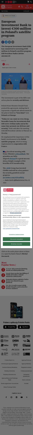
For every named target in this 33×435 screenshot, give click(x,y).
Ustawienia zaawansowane (16, 234)
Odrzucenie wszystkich (16, 239)
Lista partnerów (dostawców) (11, 228)
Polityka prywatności (15, 213)
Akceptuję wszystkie (16, 244)
